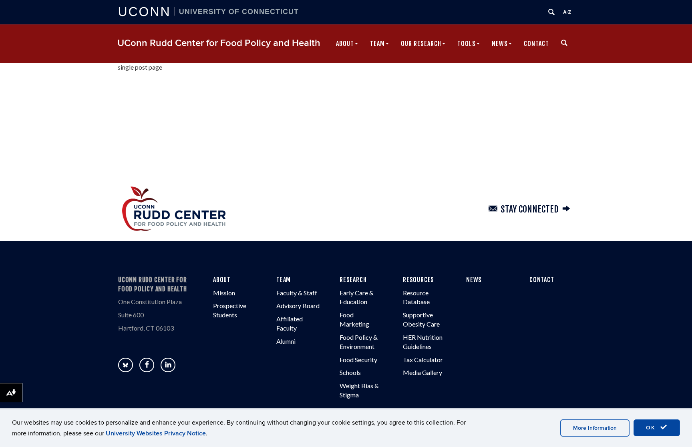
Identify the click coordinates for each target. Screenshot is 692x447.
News (500, 44)
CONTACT (541, 280)
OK (652, 427)
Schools (350, 372)
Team (377, 44)
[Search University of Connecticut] (551, 12)
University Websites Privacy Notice (156, 433)
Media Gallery (422, 372)
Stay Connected (530, 209)
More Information (595, 428)
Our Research (421, 44)
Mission (224, 293)
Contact (536, 44)
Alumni (286, 341)
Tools (466, 44)
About (345, 44)
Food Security (358, 359)
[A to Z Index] (567, 12)
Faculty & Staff (296, 293)
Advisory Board (298, 305)
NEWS (474, 280)
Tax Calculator (423, 359)
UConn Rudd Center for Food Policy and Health (218, 43)
